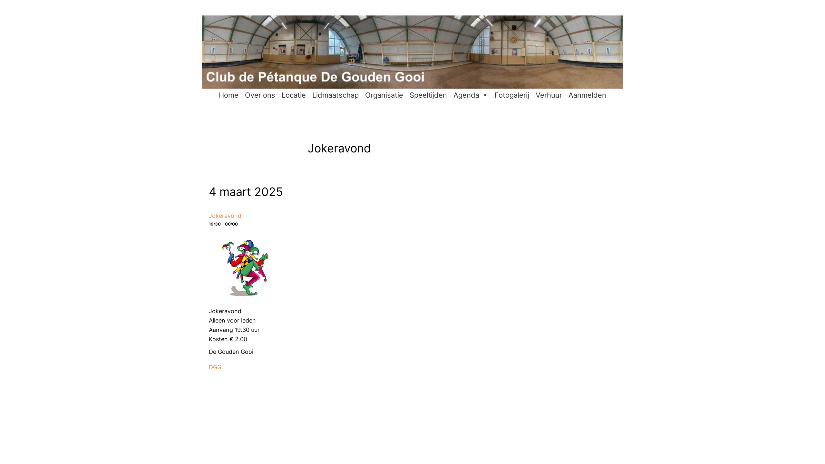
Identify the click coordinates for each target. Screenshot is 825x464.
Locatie (294, 95)
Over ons (260, 95)
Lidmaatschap (335, 95)
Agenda (466, 95)
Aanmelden (587, 95)
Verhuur (549, 95)
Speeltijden (428, 95)
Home (228, 95)
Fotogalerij (512, 95)
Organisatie (384, 95)
